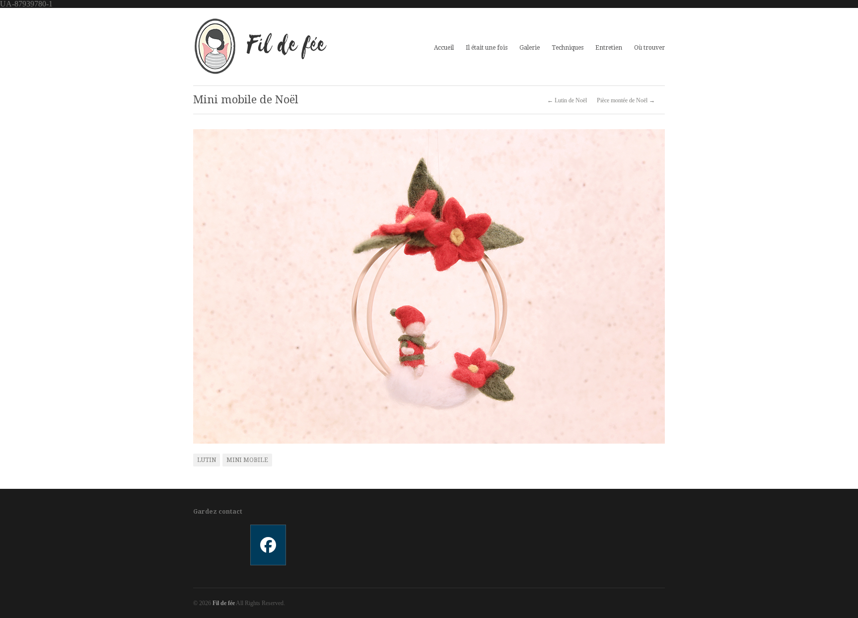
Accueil (444, 47)
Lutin (206, 460)
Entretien (608, 47)
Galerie (529, 46)
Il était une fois (486, 47)
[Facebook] (267, 545)
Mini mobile (247, 460)
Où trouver (649, 47)
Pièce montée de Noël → (626, 100)
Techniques (567, 47)
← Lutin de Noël (567, 100)
